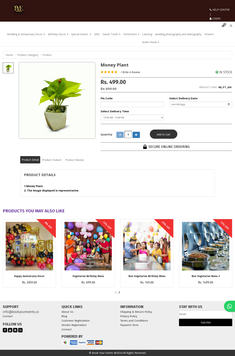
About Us (67, 311)
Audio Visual (149, 42)
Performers (130, 34)
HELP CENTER (220, 9)
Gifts (97, 34)
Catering (147, 34)
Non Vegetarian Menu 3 (206, 276)
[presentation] (116, 292)
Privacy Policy (128, 316)
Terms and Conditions (134, 320)
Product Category (27, 55)
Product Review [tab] (74, 160)
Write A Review (131, 72)
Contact (8, 316)
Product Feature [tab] (52, 160)
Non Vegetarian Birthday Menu (147, 276)
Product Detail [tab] (30, 159)
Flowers (209, 34)
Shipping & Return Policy (136, 311)
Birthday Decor (57, 34)
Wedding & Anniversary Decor (25, 34)
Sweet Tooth (110, 34)
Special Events (80, 34)
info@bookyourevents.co (21, 312)
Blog (64, 316)
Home (9, 55)
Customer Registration (76, 320)
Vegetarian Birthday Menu (88, 276)
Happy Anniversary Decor (29, 276)
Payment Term (129, 325)
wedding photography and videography (178, 34)
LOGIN (216, 18)
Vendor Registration (74, 325)
